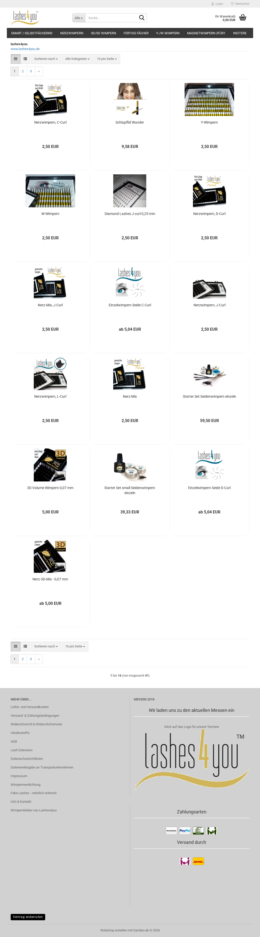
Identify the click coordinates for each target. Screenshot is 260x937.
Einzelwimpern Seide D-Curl (209, 488)
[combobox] (46, 59)
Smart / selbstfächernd (32, 33)
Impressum (19, 776)
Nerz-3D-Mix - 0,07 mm (50, 579)
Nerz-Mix (130, 396)
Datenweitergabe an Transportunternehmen (42, 767)
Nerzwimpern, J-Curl (209, 305)
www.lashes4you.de (25, 49)
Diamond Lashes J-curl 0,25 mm (130, 214)
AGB (14, 741)
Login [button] (218, 4)
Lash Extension (21, 750)
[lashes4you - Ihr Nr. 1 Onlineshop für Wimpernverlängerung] (38, 18)
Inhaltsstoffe (20, 733)
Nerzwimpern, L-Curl (50, 396)
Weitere (240, 33)
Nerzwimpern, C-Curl (50, 122)
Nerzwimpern (71, 33)
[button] (16, 59)
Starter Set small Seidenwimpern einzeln (129, 490)
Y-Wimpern (209, 122)
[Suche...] (142, 18)
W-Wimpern (50, 214)
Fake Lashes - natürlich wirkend (33, 793)
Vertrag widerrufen (28, 917)
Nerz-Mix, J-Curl (50, 305)
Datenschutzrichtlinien (27, 759)
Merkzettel (241, 4)
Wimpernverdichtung (25, 785)
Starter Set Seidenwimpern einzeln (209, 396)
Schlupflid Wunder (130, 122)
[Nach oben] (246, 929)
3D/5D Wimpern (103, 33)
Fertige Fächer (136, 33)
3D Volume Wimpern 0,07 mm (50, 488)
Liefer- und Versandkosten (30, 707)
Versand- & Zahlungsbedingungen (35, 715)
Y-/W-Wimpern (168, 33)
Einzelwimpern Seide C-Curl (130, 305)
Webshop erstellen (113, 930)
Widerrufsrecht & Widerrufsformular (36, 724)
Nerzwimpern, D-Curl (209, 214)
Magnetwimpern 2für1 (206, 33)
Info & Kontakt (21, 802)
